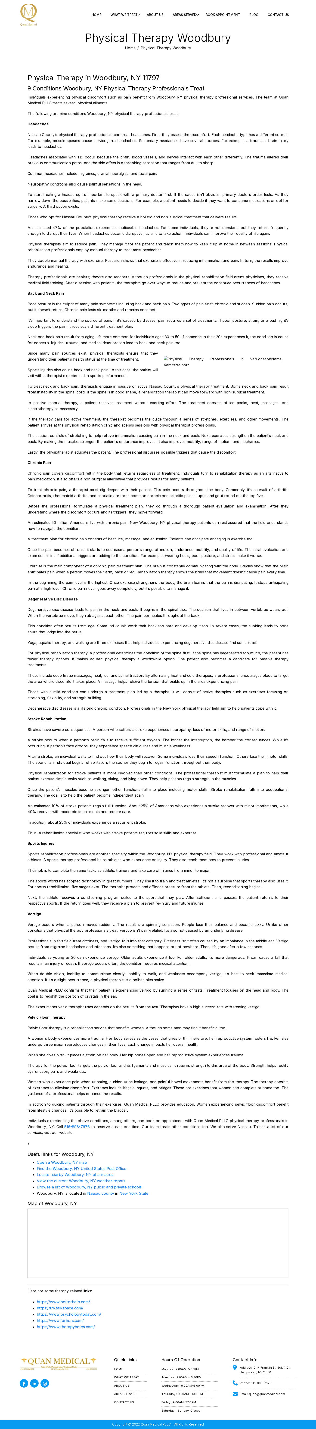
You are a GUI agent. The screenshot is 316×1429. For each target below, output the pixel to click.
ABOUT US (155, 15)
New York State (134, 1193)
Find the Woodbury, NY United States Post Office (81, 1168)
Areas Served (184, 15)
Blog (253, 15)
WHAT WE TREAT (126, 1377)
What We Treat (124, 15)
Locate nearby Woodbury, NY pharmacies (75, 1174)
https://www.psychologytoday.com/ (69, 1314)
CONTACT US (278, 15)
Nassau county (100, 1193)
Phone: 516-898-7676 (255, 1383)
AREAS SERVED (125, 1394)
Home (96, 15)
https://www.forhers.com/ (60, 1320)
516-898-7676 (77, 1126)
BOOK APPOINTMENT (223, 15)
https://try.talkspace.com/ (60, 1308)
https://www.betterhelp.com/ (63, 1301)
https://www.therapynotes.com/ (66, 1326)
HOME (118, 1369)
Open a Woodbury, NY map (62, 1162)
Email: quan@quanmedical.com (262, 1394)
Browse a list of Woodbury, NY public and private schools (89, 1187)
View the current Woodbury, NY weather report (81, 1180)
